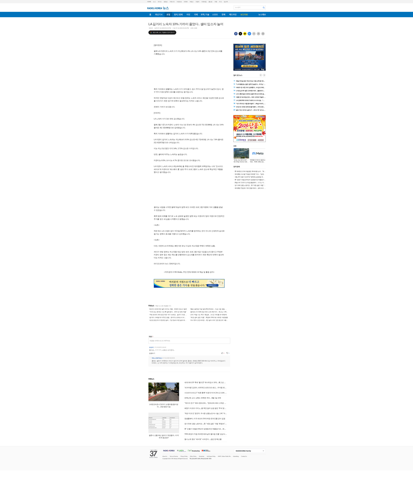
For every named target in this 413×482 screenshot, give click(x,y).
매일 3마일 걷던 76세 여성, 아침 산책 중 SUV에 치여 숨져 (254, 81)
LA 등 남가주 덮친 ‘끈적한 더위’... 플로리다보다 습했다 (253, 91)
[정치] (178, 14)
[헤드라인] (232, 14)
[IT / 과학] (205, 14)
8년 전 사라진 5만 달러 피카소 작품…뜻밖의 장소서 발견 (168, 309)
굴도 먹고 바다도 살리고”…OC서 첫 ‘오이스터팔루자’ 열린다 (255, 110)
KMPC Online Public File (224, 456)
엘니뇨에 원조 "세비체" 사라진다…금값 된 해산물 (202, 439)
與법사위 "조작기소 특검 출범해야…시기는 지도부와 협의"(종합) (255, 182)
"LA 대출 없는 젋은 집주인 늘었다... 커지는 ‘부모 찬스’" (253, 84)
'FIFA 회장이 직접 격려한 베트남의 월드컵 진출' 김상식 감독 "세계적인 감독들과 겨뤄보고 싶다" (205, 434)
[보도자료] (244, 14)
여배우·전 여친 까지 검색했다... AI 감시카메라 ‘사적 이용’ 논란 (255, 87)
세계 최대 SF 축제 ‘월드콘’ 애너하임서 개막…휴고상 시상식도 (205, 382)
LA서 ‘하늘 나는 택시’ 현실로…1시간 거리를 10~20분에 (208, 314)
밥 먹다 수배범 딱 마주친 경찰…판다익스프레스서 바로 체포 (169, 317)
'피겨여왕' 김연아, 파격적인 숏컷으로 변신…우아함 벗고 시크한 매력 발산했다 (205, 388)
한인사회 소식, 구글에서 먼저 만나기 (163, 32)
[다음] (264, 75)
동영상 (165, 1)
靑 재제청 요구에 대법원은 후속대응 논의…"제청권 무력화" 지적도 (256, 171)
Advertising (236, 456)
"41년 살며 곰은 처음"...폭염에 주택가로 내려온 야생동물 (209, 317)
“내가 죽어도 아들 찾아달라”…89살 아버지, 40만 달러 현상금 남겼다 (258, 103)
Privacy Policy (184, 456)
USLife (185, 1)
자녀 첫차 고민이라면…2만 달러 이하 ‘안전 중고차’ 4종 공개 (210, 320)
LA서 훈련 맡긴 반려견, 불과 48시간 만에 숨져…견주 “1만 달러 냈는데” (258, 94)
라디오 (160, 1)
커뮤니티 (172, 1)
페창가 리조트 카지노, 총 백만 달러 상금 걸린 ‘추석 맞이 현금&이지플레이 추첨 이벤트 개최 (205, 408)
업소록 (226, 1)
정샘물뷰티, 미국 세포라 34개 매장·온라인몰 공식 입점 (204, 419)
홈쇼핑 (210, 1)
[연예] (223, 14)
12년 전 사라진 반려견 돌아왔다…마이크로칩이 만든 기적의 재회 (256, 107)
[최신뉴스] (159, 14)
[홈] (150, 14)
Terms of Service (174, 456)
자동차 (197, 1)
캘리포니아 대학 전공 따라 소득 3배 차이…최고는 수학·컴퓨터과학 (212, 312)
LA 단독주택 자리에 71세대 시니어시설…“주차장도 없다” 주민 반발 (257, 100)
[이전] (260, 75)
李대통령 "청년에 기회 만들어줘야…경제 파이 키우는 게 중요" (254, 188)
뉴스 (154, 1)
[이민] (188, 14)
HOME (149, 1)
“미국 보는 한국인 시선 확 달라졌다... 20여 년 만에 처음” (167, 312)
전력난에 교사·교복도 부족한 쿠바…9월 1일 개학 (202, 398)
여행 (216, 1)
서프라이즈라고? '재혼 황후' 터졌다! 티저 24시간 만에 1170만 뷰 (205, 393)
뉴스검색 (237, 7)
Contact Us (244, 456)
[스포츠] (215, 14)
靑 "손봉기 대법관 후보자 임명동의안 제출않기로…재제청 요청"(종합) (205, 429)
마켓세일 (204, 1)
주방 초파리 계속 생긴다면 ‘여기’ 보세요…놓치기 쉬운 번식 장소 (170, 314)
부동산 (191, 1)
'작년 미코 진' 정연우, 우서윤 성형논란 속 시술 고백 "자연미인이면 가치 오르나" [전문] (205, 413)
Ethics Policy (193, 456)
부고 (220, 1)
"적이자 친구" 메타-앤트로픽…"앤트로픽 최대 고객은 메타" (205, 403)
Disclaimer (201, 456)
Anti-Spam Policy (211, 456)
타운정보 (179, 1)
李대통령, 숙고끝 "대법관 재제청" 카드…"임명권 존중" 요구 (253, 174)
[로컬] (168, 14)
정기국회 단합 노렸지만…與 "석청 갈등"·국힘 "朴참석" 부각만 (205, 424)
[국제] (196, 14)
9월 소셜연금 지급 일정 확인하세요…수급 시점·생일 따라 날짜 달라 (212, 309)
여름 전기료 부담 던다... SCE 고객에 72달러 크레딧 (252, 97)
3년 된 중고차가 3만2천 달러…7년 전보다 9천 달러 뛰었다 (168, 320)
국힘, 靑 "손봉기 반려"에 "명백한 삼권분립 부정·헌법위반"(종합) (255, 177)
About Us (164, 456)
